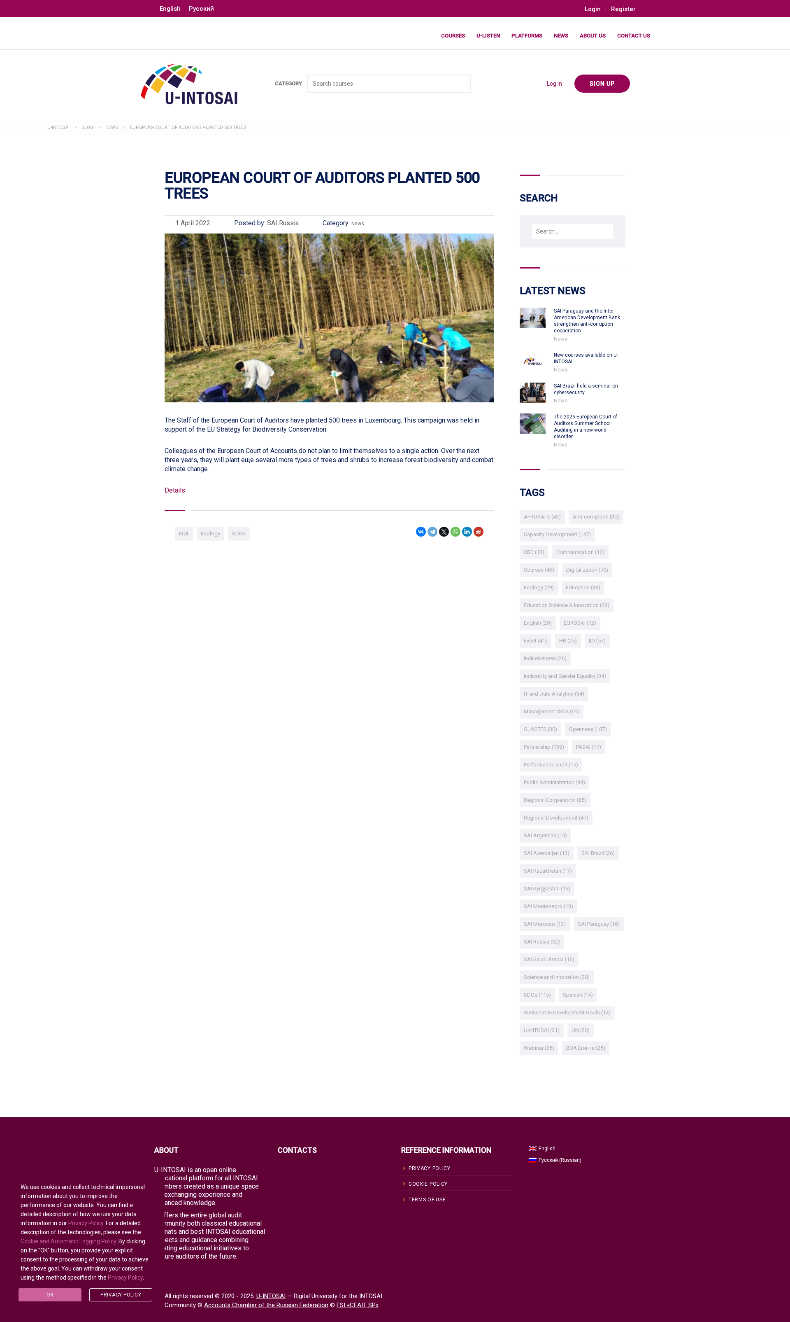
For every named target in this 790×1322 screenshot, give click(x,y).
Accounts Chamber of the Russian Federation (266, 1305)
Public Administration (554, 782)
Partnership (544, 747)
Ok (49, 1295)
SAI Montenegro (548, 906)
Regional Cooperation (555, 800)
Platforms (526, 36)
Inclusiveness (545, 658)
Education (583, 587)
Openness (588, 729)
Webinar (539, 1048)
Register (623, 9)
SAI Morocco (545, 924)
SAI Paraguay (599, 924)
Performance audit (551, 764)
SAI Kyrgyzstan (547, 888)
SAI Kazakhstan (548, 871)
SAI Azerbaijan (546, 853)
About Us (593, 36)
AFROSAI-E (542, 517)
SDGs (239, 533)
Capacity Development (557, 534)
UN (581, 1030)
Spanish (578, 995)
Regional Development (556, 818)
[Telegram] (432, 532)
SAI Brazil (598, 853)
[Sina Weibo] (478, 532)
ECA (184, 533)
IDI (597, 641)
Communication (580, 552)
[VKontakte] (421, 532)
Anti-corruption (596, 517)
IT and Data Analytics (554, 694)
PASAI (588, 747)
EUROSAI (580, 623)
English (538, 623)
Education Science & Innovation (566, 605)
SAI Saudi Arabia (549, 959)
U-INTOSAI (542, 1030)
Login (593, 9)
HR (568, 641)
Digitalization (587, 570)
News (561, 36)
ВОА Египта (585, 1048)
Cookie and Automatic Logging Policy (68, 1241)
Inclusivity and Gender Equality (565, 676)
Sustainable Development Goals (567, 1012)
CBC (534, 552)
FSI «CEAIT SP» (358, 1305)
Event (535, 641)
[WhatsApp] (455, 532)
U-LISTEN (488, 36)
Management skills (551, 711)
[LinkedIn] (467, 532)
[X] (444, 532)
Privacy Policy (85, 1223)
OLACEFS (540, 729)
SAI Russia (542, 942)
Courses (453, 36)
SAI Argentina (545, 835)
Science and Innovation (557, 977)
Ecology (210, 533)
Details (175, 490)
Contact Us (633, 36)
